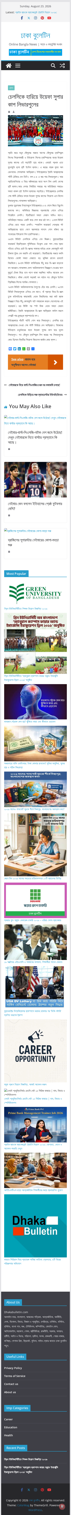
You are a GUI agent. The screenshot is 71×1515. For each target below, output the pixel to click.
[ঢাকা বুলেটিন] (8, 65)
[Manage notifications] (62, 1507)
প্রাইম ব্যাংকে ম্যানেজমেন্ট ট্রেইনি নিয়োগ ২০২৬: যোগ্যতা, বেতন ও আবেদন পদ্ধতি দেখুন (36, 14)
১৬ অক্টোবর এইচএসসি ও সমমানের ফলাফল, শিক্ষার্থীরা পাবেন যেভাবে (33, 962)
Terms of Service (14, 1376)
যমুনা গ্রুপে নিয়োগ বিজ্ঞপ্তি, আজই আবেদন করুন (25, 1084)
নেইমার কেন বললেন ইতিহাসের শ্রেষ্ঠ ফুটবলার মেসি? (35, 506)
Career (8, 1419)
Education (10, 1427)
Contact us (11, 1384)
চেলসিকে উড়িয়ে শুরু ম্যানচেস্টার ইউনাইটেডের (40, 395)
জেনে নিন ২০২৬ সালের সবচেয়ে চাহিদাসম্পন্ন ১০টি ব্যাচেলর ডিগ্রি (32, 878)
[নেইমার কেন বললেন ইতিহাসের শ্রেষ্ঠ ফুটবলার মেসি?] (35, 464)
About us (10, 1392)
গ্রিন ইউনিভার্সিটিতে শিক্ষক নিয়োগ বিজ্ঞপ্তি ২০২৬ (25, 608)
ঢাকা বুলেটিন (35, 35)
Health (8, 1435)
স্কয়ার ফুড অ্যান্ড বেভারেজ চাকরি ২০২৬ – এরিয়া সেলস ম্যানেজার (32, 920)
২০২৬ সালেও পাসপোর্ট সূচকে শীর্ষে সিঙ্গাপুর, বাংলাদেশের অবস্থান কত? (34, 809)
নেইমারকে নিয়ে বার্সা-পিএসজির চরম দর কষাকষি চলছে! (34, 385)
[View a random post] (62, 65)
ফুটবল (11, 87)
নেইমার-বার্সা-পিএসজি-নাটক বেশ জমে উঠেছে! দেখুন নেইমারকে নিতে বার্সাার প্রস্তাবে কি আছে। (35, 437)
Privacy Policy (13, 1368)
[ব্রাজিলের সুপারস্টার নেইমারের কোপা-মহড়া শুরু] (27, 531)
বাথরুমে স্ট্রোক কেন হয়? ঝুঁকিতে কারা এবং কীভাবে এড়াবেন (29, 721)
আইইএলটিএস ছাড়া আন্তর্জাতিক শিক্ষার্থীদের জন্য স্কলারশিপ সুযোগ (33, 1190)
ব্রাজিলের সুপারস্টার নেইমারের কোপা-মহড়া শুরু (33, 542)
